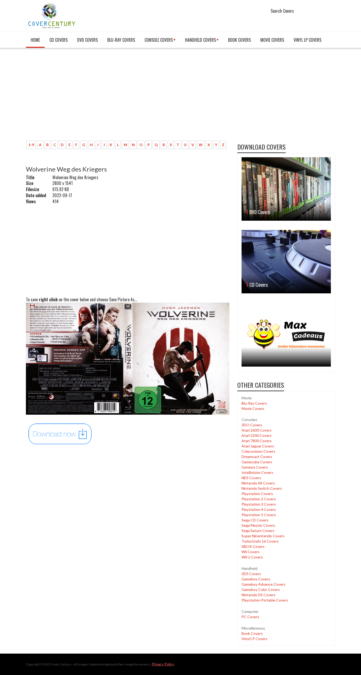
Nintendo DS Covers (258, 595)
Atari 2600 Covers (257, 430)
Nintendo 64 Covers (258, 483)
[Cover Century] (52, 15)
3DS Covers (251, 573)
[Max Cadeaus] (286, 334)
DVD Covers (87, 40)
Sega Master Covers (258, 525)
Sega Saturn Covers (258, 530)
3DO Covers (252, 425)
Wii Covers (251, 551)
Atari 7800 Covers (257, 440)
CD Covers (58, 40)
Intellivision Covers (257, 472)
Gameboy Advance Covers (263, 584)
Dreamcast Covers (257, 456)
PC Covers (250, 616)
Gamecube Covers (257, 462)
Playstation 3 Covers (259, 504)
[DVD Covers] (286, 189)
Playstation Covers (257, 493)
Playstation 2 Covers (259, 499)
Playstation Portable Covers (265, 600)
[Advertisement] (127, 97)
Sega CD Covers (255, 520)
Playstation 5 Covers (259, 514)
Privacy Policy (163, 664)
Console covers (159, 40)
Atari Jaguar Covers (258, 446)
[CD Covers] (286, 261)
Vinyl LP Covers (307, 40)
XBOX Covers (253, 546)
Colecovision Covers (258, 451)
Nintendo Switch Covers (262, 488)
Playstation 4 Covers (259, 509)
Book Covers (239, 40)
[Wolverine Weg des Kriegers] (60, 433)
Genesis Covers (255, 467)
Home (35, 40)
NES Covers (251, 477)
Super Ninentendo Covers (263, 536)
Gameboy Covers (256, 579)
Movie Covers (272, 40)
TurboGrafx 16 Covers (260, 541)
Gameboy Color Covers (261, 589)
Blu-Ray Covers (121, 40)
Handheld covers (200, 40)
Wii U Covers (252, 557)
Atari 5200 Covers (257, 435)
